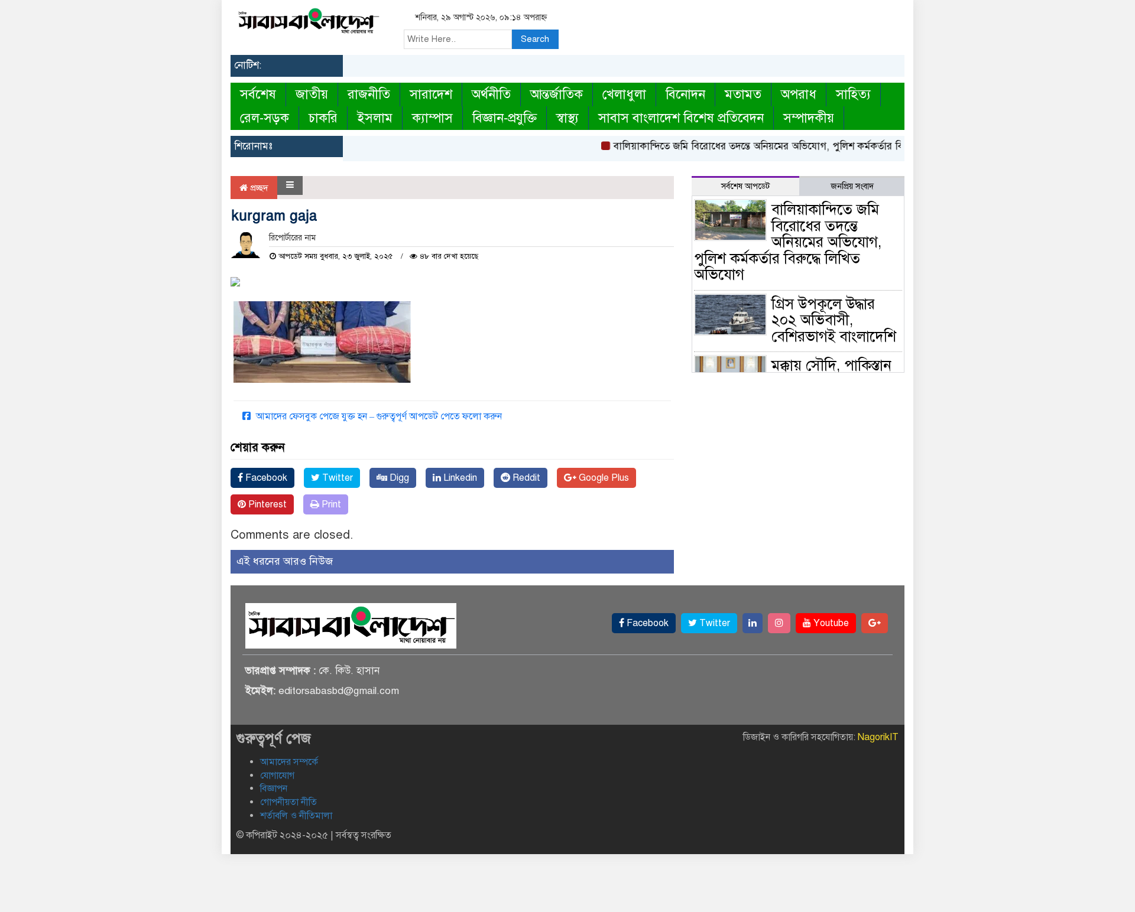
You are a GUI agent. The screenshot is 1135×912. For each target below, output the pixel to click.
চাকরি (323, 118)
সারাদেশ (431, 94)
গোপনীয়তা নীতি (288, 802)
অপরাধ (798, 94)
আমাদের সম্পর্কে (289, 762)
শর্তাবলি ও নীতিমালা (296, 816)
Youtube (830, 623)
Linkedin (459, 478)
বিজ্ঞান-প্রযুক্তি (504, 118)
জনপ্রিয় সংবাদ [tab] (852, 186)
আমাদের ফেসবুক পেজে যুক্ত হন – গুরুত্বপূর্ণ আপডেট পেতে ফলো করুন (378, 416)
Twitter (336, 478)
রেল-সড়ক (264, 118)
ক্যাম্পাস (432, 118)
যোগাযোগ (277, 775)
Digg (398, 478)
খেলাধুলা (624, 94)
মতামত (743, 94)
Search (535, 39)
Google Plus (602, 478)
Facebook (265, 478)
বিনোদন (685, 94)
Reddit (525, 478)
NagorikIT (878, 737)
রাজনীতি (369, 94)
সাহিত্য (853, 94)
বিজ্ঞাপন (273, 788)
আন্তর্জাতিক (556, 94)
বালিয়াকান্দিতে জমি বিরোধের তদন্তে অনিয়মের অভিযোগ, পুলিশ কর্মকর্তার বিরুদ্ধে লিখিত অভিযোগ (788, 146)
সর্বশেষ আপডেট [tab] (745, 186)
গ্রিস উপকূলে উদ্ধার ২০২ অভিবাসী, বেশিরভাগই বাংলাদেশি (833, 320)
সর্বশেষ (258, 94)
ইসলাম (375, 118)
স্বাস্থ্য (567, 118)
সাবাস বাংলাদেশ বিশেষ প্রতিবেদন (681, 118)
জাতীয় (312, 94)
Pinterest (266, 504)
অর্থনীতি (491, 94)
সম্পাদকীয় (808, 118)
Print (330, 504)
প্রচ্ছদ (258, 188)
